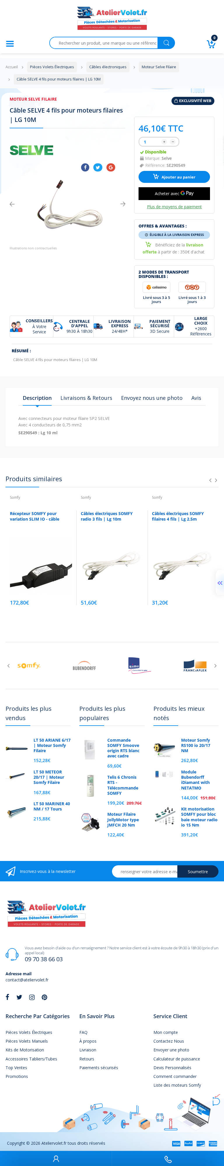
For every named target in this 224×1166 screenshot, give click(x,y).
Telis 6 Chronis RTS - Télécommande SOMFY (122, 785)
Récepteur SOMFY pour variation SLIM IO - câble (34, 516)
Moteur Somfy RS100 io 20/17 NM (195, 745)
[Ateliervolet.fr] (112, 20)
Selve (167, 158)
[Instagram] (32, 997)
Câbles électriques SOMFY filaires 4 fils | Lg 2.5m (178, 516)
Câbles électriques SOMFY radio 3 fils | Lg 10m (107, 516)
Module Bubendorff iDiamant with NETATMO (195, 780)
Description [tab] (37, 397)
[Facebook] (85, 167)
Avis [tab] (196, 397)
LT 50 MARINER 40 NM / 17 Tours (52, 806)
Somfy (15, 497)
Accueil (12, 66)
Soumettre (198, 871)
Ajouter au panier (178, 177)
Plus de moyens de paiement (174, 206)
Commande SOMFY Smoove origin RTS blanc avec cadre (123, 748)
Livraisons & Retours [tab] (86, 397)
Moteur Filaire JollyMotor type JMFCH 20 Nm (123, 819)
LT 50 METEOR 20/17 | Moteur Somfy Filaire (49, 777)
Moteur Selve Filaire (33, 99)
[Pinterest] (44, 997)
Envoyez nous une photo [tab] (152, 397)
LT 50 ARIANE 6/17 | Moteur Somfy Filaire (52, 745)
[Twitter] (97, 167)
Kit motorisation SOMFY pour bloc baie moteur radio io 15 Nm (199, 817)
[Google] (110, 167)
